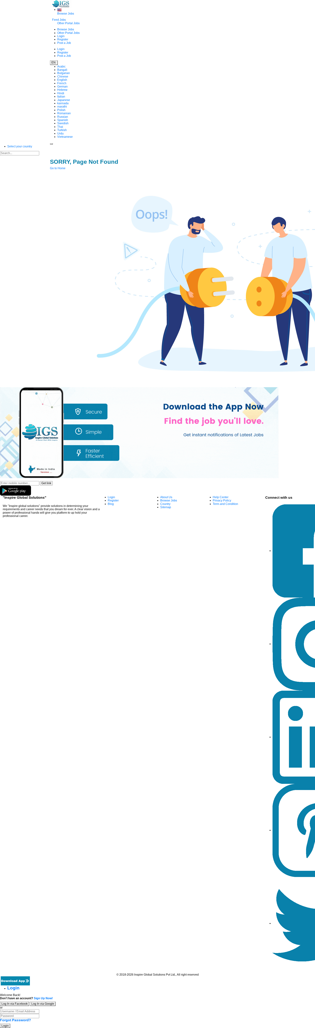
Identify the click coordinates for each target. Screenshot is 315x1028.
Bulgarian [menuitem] (63, 73)
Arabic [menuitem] (61, 66)
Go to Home (57, 168)
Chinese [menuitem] (62, 76)
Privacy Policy (222, 500)
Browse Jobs (65, 13)
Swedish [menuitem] (63, 123)
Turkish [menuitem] (62, 130)
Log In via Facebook (14, 1003)
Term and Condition (225, 503)
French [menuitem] (61, 83)
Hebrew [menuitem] (62, 89)
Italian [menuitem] (61, 96)
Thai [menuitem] (60, 126)
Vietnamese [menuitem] (65, 136)
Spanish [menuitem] (62, 120)
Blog (111, 503)
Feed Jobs (59, 19)
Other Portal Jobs (68, 23)
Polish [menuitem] (61, 110)
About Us (166, 497)
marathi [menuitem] (62, 106)
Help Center (220, 497)
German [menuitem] (62, 86)
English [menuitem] (62, 79)
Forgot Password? (15, 1020)
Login (61, 36)
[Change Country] (59, 9)
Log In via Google (42, 1003)
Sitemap (165, 507)
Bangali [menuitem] (62, 69)
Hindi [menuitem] (60, 93)
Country (165, 503)
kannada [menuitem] (63, 103)
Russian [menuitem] (62, 116)
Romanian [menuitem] (64, 113)
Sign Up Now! (43, 998)
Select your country (19, 146)
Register (62, 39)
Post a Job (64, 42)
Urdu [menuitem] (60, 133)
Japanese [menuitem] (63, 100)
